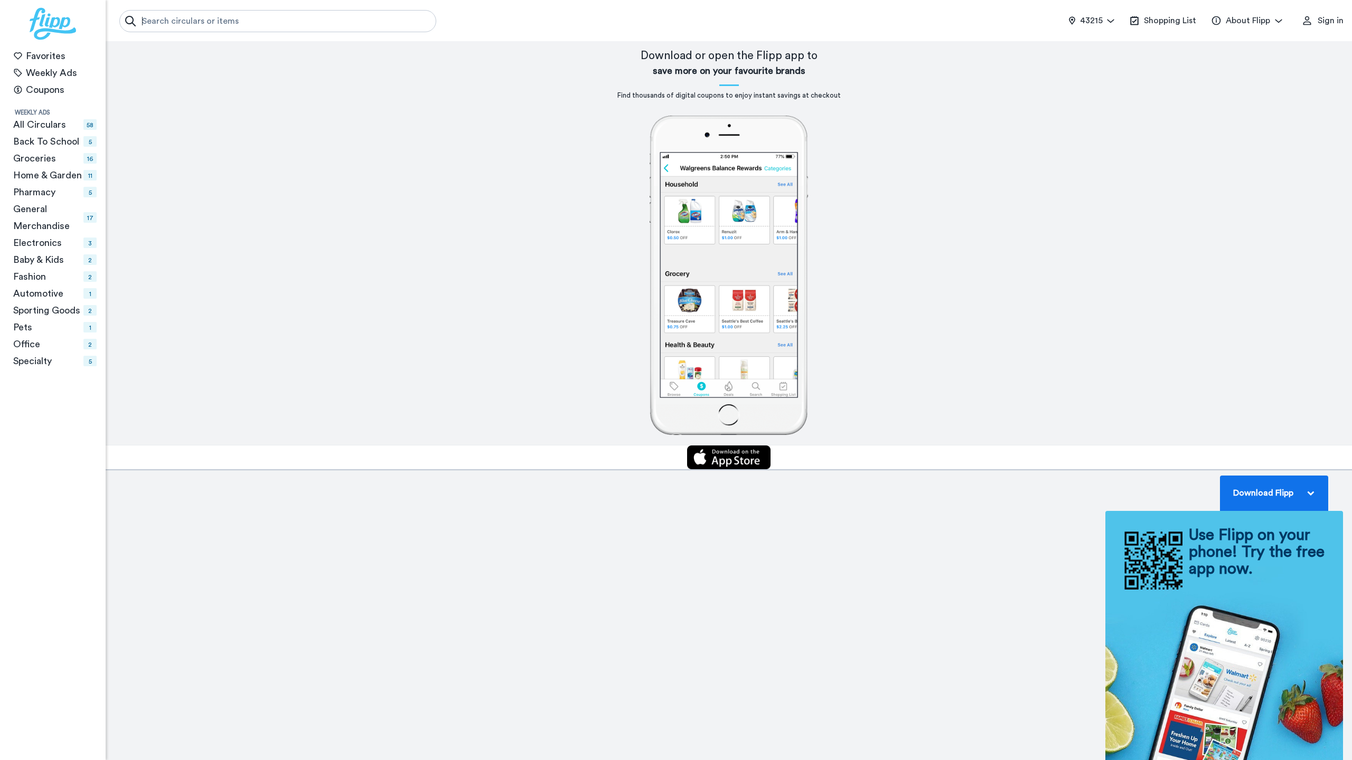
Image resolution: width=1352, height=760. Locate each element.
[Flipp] (53, 24)
